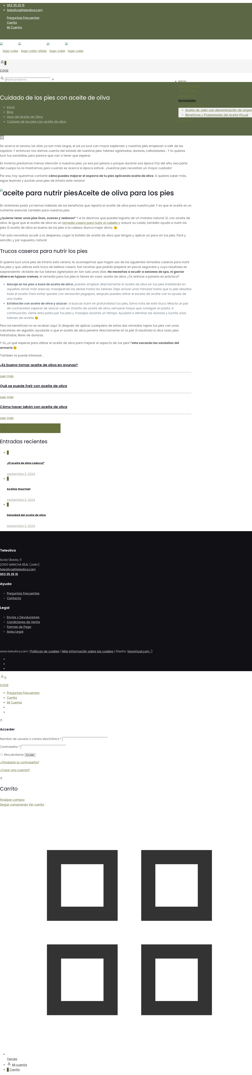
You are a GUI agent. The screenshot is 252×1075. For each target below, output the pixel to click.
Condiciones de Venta (23, 622)
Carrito (12, 23)
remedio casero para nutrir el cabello (90, 223)
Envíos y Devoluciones (23, 617)
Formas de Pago (19, 627)
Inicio (11, 107)
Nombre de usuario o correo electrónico (31, 739)
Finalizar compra (12, 800)
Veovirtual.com (138, 651)
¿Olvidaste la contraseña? (19, 762)
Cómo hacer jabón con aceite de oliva (33, 406)
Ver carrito (36, 805)
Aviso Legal (15, 632)
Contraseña (10, 747)
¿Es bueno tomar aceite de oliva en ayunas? (39, 365)
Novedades (15, 426)
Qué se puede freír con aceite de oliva (33, 385)
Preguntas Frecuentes (23, 18)
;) (151, 651)
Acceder (30, 755)
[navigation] (126, 791)
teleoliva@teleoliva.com (25, 10)
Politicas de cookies (44, 651)
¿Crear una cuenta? (15, 770)
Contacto (14, 598)
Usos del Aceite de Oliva (25, 117)
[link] (53, 79)
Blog (10, 112)
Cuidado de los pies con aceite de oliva (36, 122)
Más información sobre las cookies (87, 651)
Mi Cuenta (14, 27)
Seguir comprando (14, 805)
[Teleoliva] (41, 51)
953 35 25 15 (16, 5)
